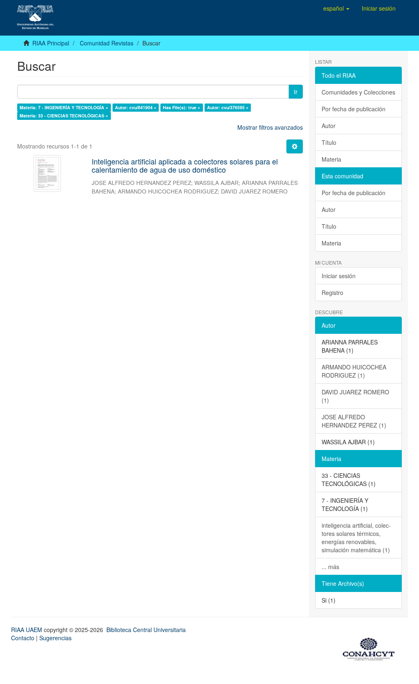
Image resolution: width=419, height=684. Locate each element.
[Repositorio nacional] (371, 648)
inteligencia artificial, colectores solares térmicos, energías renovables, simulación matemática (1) (356, 537)
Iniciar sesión (339, 276)
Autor (329, 126)
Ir (295, 92)
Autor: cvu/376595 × (227, 107)
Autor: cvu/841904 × (135, 107)
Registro (332, 292)
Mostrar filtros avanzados (270, 127)
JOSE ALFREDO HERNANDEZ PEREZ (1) (354, 421)
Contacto (22, 638)
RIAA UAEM (27, 630)
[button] (336, 8)
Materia (331, 159)
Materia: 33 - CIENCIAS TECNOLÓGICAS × (64, 115)
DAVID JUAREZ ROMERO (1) (355, 396)
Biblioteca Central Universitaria (146, 630)
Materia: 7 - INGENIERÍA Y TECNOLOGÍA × (64, 107)
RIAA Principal (50, 43)
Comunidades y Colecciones (358, 92)
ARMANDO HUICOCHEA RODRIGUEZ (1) (354, 371)
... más (330, 566)
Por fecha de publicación (353, 109)
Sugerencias (55, 638)
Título (329, 142)
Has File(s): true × (181, 107)
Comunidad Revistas (106, 43)
